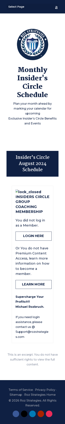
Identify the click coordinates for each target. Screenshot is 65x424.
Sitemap (16, 394)
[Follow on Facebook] (16, 414)
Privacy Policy (45, 390)
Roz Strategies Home (40, 394)
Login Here (33, 236)
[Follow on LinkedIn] (32, 414)
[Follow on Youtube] (41, 414)
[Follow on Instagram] (49, 414)
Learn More (33, 284)
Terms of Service (20, 390)
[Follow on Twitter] (24, 414)
